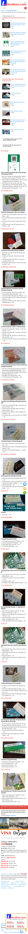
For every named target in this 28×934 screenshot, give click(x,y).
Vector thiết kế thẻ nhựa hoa (16, 111)
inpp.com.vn (4, 888)
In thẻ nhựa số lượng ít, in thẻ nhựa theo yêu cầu (11, 441)
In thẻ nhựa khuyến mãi (8, 454)
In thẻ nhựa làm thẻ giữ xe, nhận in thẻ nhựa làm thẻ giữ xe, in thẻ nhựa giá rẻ (18, 121)
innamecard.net (22, 884)
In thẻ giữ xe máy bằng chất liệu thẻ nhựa (13, 582)
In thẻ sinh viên (6, 698)
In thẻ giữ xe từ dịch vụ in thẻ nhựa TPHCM (13, 577)
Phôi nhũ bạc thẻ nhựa (8, 766)
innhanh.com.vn (20, 881)
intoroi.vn (23, 883)
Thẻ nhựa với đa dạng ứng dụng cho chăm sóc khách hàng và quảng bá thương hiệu (14, 365)
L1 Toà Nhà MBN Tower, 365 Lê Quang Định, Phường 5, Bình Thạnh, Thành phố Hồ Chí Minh (13, 929)
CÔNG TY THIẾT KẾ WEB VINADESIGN (14, 932)
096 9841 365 (4, 861)
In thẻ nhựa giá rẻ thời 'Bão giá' (10, 543)
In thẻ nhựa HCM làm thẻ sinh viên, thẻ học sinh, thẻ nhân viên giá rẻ (18, 85)
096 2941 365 (4, 865)
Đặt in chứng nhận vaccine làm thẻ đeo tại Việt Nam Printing (18, 51)
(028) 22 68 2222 (11, 857)
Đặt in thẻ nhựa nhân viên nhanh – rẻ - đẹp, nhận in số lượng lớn (13, 607)
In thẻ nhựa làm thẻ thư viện (9, 801)
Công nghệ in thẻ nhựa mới (9, 544)
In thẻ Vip (4, 662)
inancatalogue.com (19, 886)
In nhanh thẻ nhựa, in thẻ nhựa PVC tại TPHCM (14, 415)
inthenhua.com (5, 883)
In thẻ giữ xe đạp (6, 581)
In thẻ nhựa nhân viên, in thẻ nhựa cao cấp (13, 256)
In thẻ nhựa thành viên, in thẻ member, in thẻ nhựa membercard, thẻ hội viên (12, 289)
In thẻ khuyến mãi (6, 484)
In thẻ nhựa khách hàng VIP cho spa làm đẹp (11, 683)
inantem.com (13, 884)
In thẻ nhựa (5, 151)
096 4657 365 (4, 863)
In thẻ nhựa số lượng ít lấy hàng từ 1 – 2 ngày (13, 450)
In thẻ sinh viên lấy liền (15, 93)
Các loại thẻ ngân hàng (8, 546)
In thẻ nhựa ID (5, 343)
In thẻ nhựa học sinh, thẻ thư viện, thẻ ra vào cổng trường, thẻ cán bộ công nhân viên (17, 71)
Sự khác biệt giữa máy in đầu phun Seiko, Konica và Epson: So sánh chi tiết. (18, 24)
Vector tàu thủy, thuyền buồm (16, 129)
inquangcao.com (5, 881)
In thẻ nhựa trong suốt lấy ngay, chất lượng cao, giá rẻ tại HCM (13, 402)
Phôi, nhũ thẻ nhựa (7, 738)
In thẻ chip (4, 491)
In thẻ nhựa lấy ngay (8, 380)
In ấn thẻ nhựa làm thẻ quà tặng (10, 377)
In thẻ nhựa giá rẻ (7, 191)
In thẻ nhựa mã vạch (7, 305)
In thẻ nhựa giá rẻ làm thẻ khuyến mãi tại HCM (14, 217)
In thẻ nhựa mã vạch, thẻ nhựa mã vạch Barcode (14, 339)
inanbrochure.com (5, 886)
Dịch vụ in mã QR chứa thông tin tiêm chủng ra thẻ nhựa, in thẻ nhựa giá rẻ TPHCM (17, 43)
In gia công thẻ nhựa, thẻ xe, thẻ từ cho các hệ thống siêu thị (13, 571)
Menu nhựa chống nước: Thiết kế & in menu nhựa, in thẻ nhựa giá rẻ (18, 33)
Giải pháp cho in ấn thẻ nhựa (9, 375)
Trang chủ (3, 10)
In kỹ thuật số (5, 769)
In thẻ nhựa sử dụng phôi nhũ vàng (9, 759)
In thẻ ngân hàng (6, 517)
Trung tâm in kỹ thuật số (7, 874)
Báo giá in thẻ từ (6, 655)
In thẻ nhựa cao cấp (7, 229)
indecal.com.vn (5, 884)
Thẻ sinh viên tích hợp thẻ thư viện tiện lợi (13, 730)
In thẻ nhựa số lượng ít (8, 419)
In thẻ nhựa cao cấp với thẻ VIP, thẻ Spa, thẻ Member (12, 250)
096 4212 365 (4, 867)
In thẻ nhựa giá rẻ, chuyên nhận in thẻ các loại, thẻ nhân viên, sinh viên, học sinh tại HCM (13, 720)
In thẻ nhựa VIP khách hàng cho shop (12, 688)
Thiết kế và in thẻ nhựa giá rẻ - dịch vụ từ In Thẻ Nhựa (13, 212)
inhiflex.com (11, 888)
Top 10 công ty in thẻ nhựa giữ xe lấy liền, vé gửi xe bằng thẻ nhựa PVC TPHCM (17, 61)
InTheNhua (13, 815)
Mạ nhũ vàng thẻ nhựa (8, 763)
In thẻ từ (4, 623)
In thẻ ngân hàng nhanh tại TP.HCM (9, 539)
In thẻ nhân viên (6, 585)
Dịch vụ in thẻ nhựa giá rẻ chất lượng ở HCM (13, 221)
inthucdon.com (14, 883)
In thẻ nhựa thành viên (8, 267)
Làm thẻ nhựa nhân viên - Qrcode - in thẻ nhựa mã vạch (13, 326)
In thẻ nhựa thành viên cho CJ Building (12, 620)
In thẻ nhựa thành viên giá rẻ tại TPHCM (12, 295)
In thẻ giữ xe (5, 549)
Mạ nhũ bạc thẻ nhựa (7, 765)
